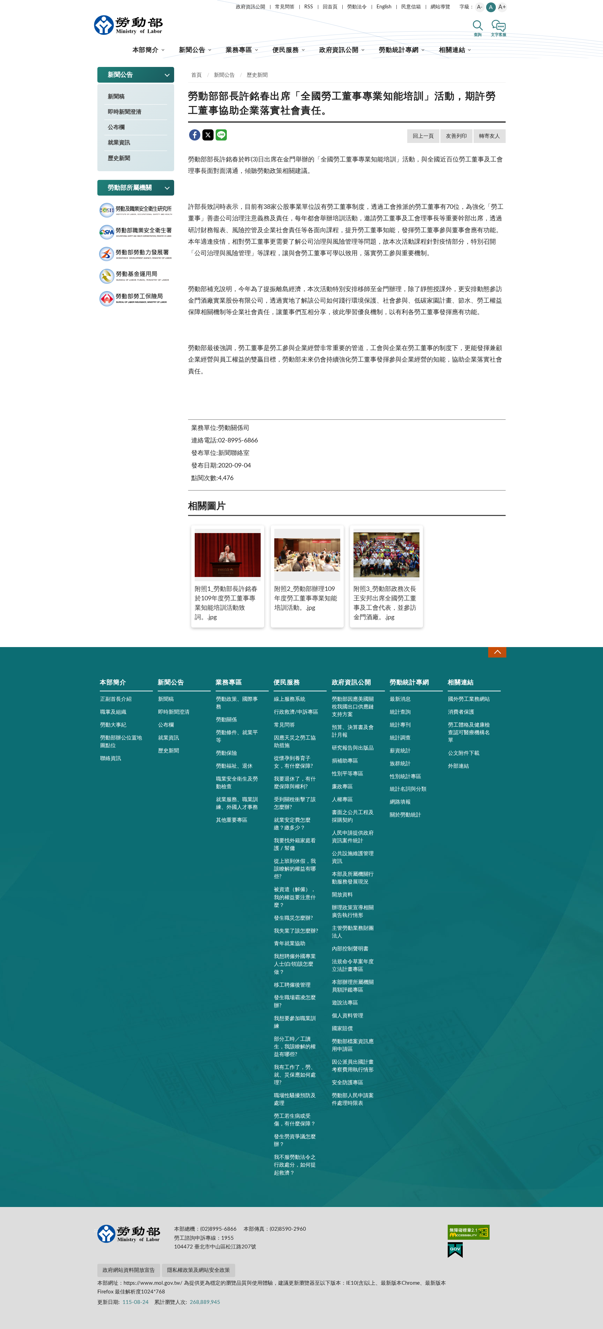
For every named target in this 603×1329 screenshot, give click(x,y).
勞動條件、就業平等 (237, 736)
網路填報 (400, 802)
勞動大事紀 (113, 725)
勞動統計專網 (398, 50)
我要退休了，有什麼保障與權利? (295, 782)
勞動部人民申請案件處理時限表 (353, 1099)
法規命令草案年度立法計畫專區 (353, 965)
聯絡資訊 (110, 758)
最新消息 (400, 699)
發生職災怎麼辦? (293, 918)
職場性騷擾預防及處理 (295, 1099)
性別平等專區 (347, 773)
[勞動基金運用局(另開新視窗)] (135, 276)
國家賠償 (342, 1028)
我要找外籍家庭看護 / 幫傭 (295, 844)
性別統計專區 (405, 776)
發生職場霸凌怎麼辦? (295, 1001)
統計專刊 (400, 725)
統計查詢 (400, 712)
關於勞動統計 (405, 815)
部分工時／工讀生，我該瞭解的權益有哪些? (295, 1046)
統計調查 (400, 738)
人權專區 (342, 799)
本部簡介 (146, 50)
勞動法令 (357, 7)
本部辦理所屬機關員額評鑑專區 (353, 986)
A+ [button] (502, 7)
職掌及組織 (113, 712)
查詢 (478, 35)
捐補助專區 (345, 761)
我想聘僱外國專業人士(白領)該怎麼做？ (295, 964)
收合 (497, 652)
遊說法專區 (345, 1002)
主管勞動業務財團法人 (353, 932)
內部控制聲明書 (350, 948)
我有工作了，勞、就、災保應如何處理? (295, 1075)
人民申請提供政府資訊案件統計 (353, 836)
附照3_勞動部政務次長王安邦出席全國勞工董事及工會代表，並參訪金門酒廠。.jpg (384, 603)
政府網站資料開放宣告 (129, 1270)
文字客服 (498, 35)
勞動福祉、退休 (234, 766)
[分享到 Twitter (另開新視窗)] (208, 135)
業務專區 (239, 50)
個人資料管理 (347, 1015)
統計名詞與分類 (408, 789)
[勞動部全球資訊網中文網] (128, 25)
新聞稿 (116, 96)
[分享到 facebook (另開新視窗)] (194, 135)
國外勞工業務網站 (469, 699)
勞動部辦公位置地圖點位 (121, 741)
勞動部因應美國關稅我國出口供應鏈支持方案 (353, 707)
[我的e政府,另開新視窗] (455, 1251)
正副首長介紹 (116, 699)
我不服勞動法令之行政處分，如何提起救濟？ (295, 1165)
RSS (308, 7)
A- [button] (480, 7)
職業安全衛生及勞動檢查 (237, 782)
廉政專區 (342, 786)
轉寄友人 (489, 136)
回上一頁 (423, 136)
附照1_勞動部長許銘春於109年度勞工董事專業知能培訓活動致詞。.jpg (226, 603)
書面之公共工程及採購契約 (353, 816)
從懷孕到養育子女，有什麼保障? (293, 762)
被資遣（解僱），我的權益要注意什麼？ (295, 897)
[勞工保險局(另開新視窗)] (135, 299)
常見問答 (285, 7)
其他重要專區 (231, 820)
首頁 (196, 75)
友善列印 (456, 136)
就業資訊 (119, 142)
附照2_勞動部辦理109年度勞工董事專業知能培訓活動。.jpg (305, 598)
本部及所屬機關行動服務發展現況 (353, 878)
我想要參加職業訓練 (295, 1022)
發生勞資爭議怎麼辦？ (295, 1140)
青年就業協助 (289, 943)
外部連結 (458, 766)
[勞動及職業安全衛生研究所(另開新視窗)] (135, 210)
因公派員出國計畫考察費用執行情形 (353, 1066)
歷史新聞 (119, 158)
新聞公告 (192, 50)
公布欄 (116, 127)
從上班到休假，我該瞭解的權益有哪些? (295, 869)
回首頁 (330, 7)
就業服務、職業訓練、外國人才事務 (237, 803)
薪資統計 (400, 750)
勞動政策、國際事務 (237, 703)
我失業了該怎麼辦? (296, 931)
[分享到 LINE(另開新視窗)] (221, 135)
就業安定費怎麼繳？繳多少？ (292, 824)
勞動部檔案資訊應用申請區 (353, 1045)
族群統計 (400, 763)
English (384, 7)
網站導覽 (440, 7)
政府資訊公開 (250, 7)
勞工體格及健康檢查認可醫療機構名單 (469, 732)
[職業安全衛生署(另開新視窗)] (135, 232)
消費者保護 (461, 712)
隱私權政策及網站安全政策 (198, 1270)
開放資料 (342, 894)
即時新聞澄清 (124, 112)
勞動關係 (226, 719)
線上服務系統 (289, 699)
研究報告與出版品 (353, 748)
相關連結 (452, 50)
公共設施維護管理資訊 (353, 857)
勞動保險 (226, 753)
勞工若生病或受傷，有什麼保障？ (295, 1120)
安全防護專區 (347, 1082)
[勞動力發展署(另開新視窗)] (135, 254)
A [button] (491, 7)
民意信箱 (411, 7)
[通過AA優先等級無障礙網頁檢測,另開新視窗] (469, 1233)
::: (96, 5)
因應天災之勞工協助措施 (295, 741)
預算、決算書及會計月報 (353, 731)
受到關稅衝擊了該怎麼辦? (295, 803)
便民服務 (286, 50)
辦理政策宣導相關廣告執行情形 (353, 911)
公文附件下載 (463, 753)
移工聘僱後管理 (292, 985)
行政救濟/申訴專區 (296, 712)
